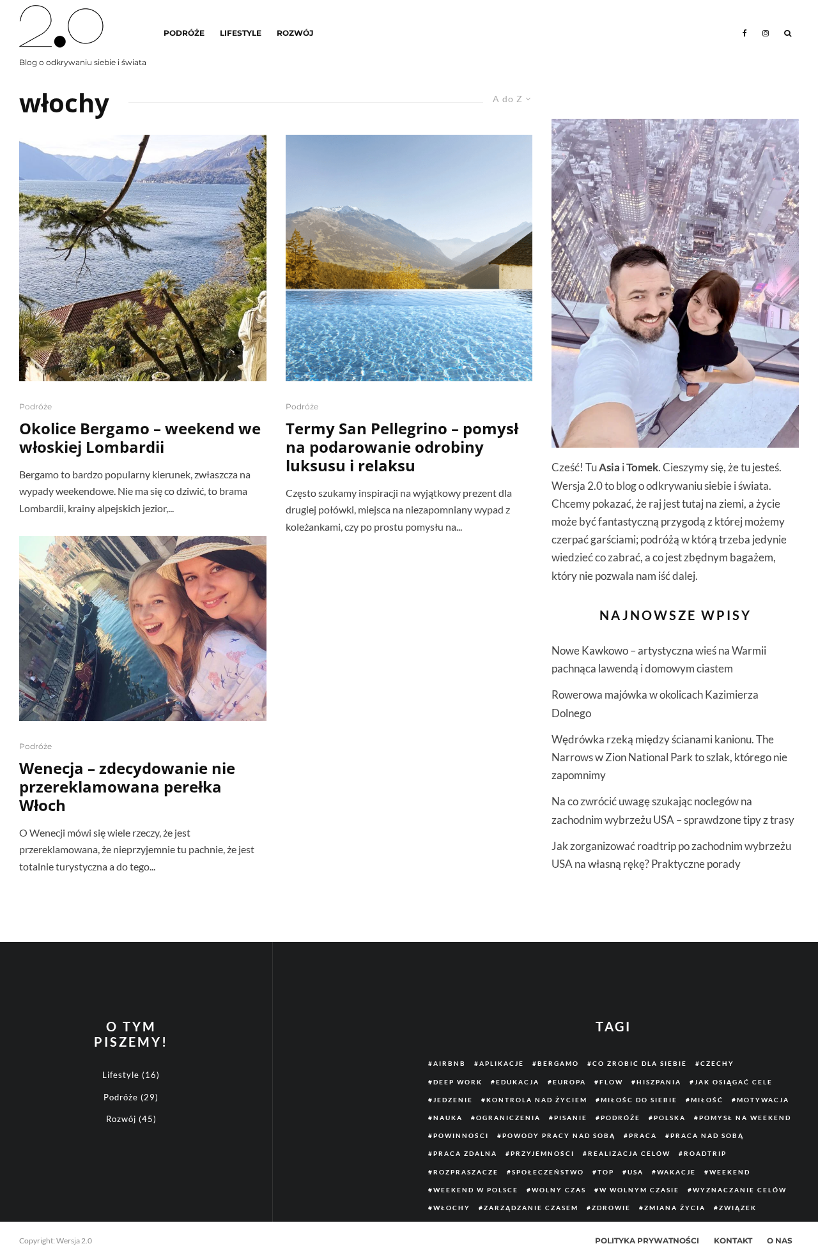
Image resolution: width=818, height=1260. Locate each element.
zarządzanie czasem (531, 1207)
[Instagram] (765, 33)
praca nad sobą (707, 1135)
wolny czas (559, 1190)
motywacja (763, 1100)
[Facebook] (745, 33)
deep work (457, 1082)
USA (636, 1172)
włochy (451, 1207)
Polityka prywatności (647, 1240)
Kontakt (733, 1240)
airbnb (449, 1063)
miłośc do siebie (639, 1100)
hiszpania (659, 1082)
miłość (707, 1100)
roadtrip (705, 1153)
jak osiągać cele (734, 1082)
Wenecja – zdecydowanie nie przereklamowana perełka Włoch (127, 786)
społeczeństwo (548, 1172)
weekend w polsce (475, 1190)
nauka (448, 1117)
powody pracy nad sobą (558, 1135)
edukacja (517, 1082)
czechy (717, 1063)
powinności (461, 1135)
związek (738, 1207)
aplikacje (501, 1063)
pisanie (570, 1117)
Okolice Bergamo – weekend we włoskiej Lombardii (140, 438)
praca (643, 1135)
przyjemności (543, 1153)
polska (670, 1117)
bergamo (558, 1063)
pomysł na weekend (745, 1117)
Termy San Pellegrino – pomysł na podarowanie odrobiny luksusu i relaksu (402, 447)
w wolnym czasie (639, 1190)
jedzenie (453, 1100)
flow (611, 1082)
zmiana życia (675, 1207)
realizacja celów (629, 1153)
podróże (620, 1117)
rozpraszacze (465, 1172)
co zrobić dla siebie (639, 1063)
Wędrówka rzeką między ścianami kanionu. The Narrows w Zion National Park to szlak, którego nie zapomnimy (669, 757)
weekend (729, 1172)
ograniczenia (508, 1117)
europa (569, 1082)
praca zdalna (465, 1153)
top (606, 1172)
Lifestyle (240, 33)
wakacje (676, 1172)
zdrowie (611, 1207)
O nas (779, 1240)
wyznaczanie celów (740, 1190)
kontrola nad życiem (536, 1100)
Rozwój (295, 33)
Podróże (184, 33)
